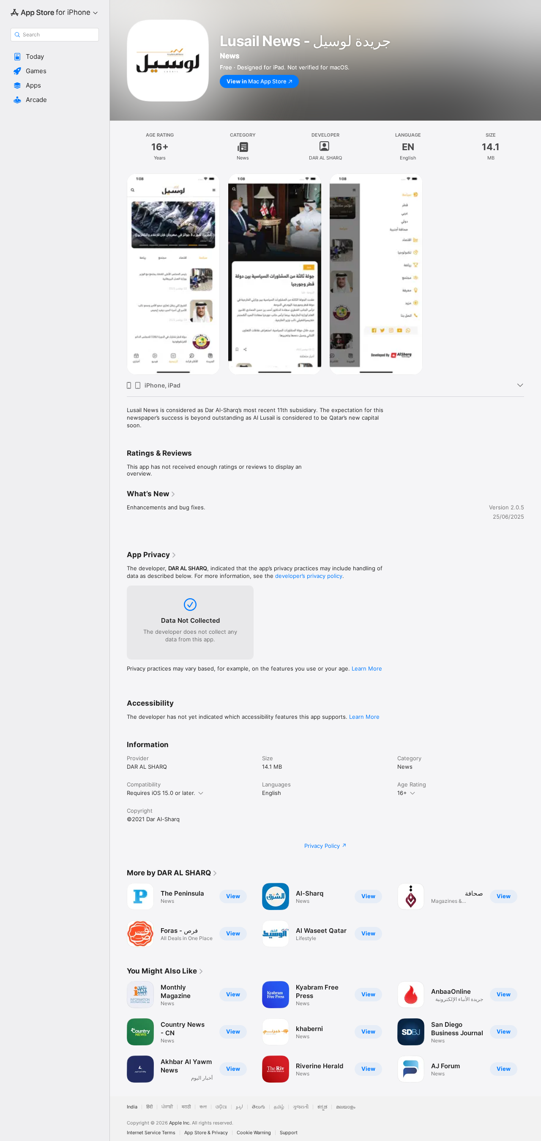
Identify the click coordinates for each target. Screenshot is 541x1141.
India (132, 1107)
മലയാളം (345, 1107)
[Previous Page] (118, 1031)
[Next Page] (532, 1031)
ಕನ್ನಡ (322, 1107)
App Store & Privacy (206, 1132)
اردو (239, 1107)
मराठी (186, 1107)
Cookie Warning (254, 1132)
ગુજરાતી (301, 1107)
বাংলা (203, 1107)
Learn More (367, 668)
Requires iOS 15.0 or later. (161, 792)
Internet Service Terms (151, 1132)
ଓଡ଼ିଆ (221, 1107)
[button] (54, 56)
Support (289, 1132)
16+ (402, 792)
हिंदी (149, 1107)
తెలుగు (258, 1107)
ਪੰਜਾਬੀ (167, 1107)
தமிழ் (279, 1107)
